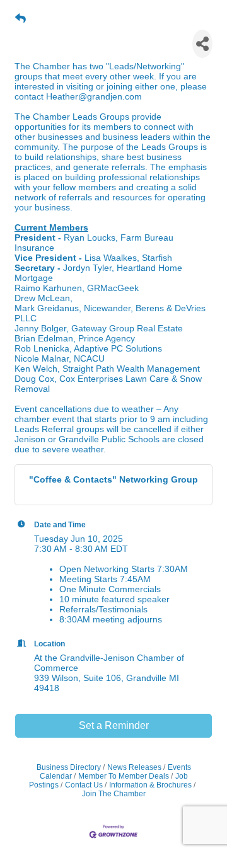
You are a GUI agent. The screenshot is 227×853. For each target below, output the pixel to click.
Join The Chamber (114, 793)
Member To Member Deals (123, 776)
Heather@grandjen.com (94, 96)
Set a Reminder (114, 725)
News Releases (134, 767)
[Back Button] (20, 19)
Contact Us (84, 785)
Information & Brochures (150, 785)
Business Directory (69, 767)
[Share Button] (202, 44)
